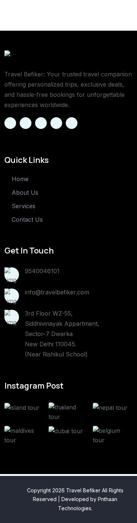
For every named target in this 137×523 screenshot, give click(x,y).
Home (20, 179)
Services (23, 206)
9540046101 (42, 271)
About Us (25, 192)
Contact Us (27, 219)
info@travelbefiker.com (57, 292)
